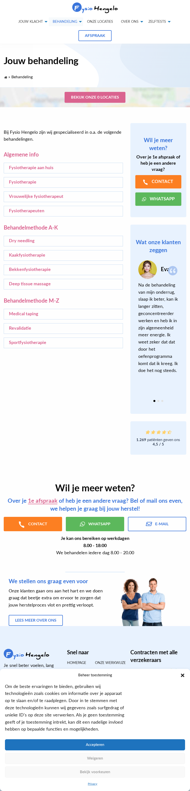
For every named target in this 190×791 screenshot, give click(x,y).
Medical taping (23, 314)
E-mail (161, 524)
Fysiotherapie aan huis (31, 168)
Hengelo (96, 8)
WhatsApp (162, 199)
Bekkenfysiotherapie (30, 269)
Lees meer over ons (35, 620)
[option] (158, 317)
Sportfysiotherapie (27, 343)
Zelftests (157, 22)
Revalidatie (20, 328)
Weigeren (95, 758)
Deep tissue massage (30, 284)
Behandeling (65, 22)
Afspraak (95, 36)
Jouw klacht (30, 22)
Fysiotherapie (22, 182)
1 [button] (154, 401)
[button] (182, 675)
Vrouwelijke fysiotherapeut (36, 196)
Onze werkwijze (109, 663)
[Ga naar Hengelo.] (5, 76)
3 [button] (162, 401)
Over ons (130, 22)
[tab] (154, 401)
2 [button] (158, 401)
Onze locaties (100, 22)
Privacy (92, 783)
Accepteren (95, 745)
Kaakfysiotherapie (27, 255)
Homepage (76, 663)
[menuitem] (100, 21)
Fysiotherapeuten (26, 211)
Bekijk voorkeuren (95, 772)
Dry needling (22, 241)
